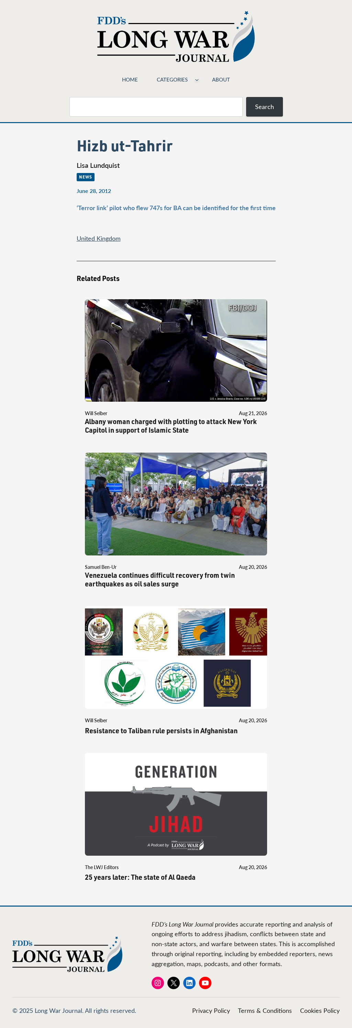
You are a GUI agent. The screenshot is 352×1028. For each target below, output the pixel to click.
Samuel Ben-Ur (101, 567)
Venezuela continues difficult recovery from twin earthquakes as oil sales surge (160, 579)
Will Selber (96, 413)
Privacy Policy (211, 1010)
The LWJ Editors (102, 867)
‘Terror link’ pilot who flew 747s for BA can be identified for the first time (176, 207)
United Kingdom (99, 238)
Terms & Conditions (265, 1010)
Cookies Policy (320, 1010)
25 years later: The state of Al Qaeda (140, 877)
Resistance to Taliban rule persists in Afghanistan (161, 730)
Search (264, 106)
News (85, 177)
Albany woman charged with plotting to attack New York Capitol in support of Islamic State (171, 425)
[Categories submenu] (197, 79)
